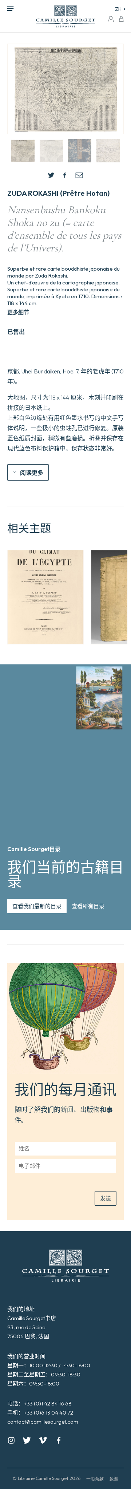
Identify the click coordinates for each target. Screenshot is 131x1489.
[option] (45, 597)
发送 (105, 1198)
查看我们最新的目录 (36, 906)
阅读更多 (31, 472)
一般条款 (95, 1479)
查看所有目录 (88, 906)
